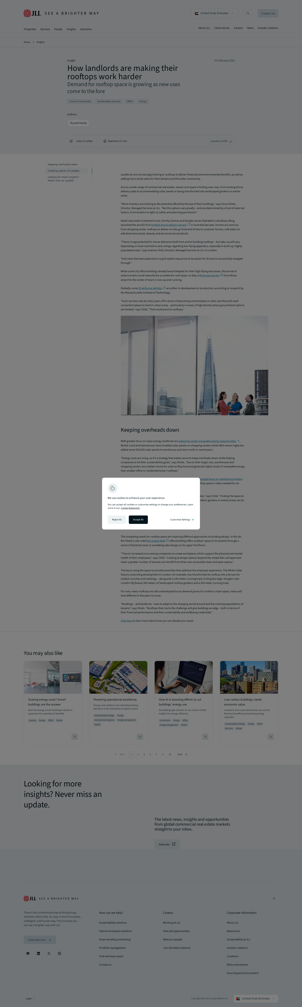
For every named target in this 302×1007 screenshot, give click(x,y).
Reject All (117, 519)
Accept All (138, 519)
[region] (151, 503)
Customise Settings (182, 520)
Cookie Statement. (130, 508)
